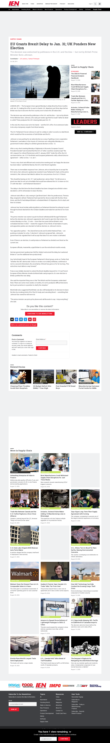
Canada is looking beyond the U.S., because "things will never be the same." (23, 519)
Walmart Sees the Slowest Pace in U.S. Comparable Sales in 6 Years (24, 585)
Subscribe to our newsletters (39, 314)
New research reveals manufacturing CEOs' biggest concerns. (54, 483)
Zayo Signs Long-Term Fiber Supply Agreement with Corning (84, 513)
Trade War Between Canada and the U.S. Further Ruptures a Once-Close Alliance (80, 98)
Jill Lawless (23, 59)
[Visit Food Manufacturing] (28, 685)
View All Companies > (85, 132)
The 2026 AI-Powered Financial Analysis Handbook (79, 76)
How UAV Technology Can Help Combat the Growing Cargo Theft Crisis (83, 586)
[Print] (12, 319)
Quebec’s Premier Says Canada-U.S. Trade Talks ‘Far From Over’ (54, 585)
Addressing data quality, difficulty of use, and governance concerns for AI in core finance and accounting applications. (24, 482)
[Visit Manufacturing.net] (82, 685)
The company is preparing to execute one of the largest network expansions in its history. (85, 517)
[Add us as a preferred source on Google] (34, 319)
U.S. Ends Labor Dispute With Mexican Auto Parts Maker (24, 549)
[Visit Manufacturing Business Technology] (95, 685)
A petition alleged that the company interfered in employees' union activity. (24, 553)
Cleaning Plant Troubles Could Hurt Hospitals (20, 387)
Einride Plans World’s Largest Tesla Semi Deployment (23, 660)
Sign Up (14, 709)
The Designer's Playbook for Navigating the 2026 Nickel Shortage (84, 660)
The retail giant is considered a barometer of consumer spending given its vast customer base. (24, 590)
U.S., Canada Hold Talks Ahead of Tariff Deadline (53, 660)
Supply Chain (15, 39)
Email (10, 700)
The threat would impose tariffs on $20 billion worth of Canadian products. (55, 664)
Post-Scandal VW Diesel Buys (66, 387)
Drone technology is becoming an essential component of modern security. (84, 592)
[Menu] (99, 4)
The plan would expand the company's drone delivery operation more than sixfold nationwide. (54, 629)
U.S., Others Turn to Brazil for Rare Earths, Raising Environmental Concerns (83, 550)
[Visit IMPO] (55, 685)
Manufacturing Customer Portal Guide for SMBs (89, 387)
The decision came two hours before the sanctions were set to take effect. (83, 626)
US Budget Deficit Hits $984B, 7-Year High (42, 387)
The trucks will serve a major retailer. (21, 663)
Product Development (79, 655)
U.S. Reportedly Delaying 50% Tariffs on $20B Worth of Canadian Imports (84, 621)
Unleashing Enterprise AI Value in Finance (22, 477)
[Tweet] (25, 319)
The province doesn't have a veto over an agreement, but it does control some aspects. (55, 589)
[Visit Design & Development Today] (14, 685)
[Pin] (30, 319)
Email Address (41, 339)
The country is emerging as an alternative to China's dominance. (84, 555)
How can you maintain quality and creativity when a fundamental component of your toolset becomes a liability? (84, 665)
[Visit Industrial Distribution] (68, 685)
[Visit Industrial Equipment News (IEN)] (41, 685)
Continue (64, 739)
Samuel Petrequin (33, 59)
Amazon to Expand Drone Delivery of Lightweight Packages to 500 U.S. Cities (54, 622)
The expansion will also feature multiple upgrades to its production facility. (53, 519)
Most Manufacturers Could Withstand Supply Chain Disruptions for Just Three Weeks (80, 87)
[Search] (95, 4)
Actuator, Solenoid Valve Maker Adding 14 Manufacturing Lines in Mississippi (80, 110)
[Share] (16, 319)
